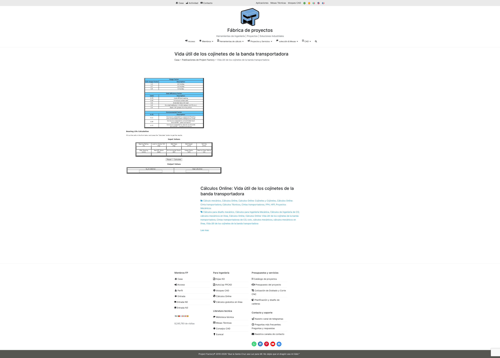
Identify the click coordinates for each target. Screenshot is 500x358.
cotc (250, 219)
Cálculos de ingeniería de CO (284, 212)
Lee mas (205, 230)
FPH (268, 204)
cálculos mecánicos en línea (214, 216)
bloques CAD (294, 3)
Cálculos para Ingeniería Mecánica (252, 212)
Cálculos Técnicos (231, 204)
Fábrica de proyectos (250, 30)
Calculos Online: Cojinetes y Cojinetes (257, 200)
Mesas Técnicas (278, 3)
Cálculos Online (229, 200)
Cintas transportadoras (253, 204)
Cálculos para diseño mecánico (218, 212)
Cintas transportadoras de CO (231, 219)
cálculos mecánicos (262, 219)
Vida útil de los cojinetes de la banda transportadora (232, 223)
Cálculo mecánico (212, 200)
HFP (273, 204)
